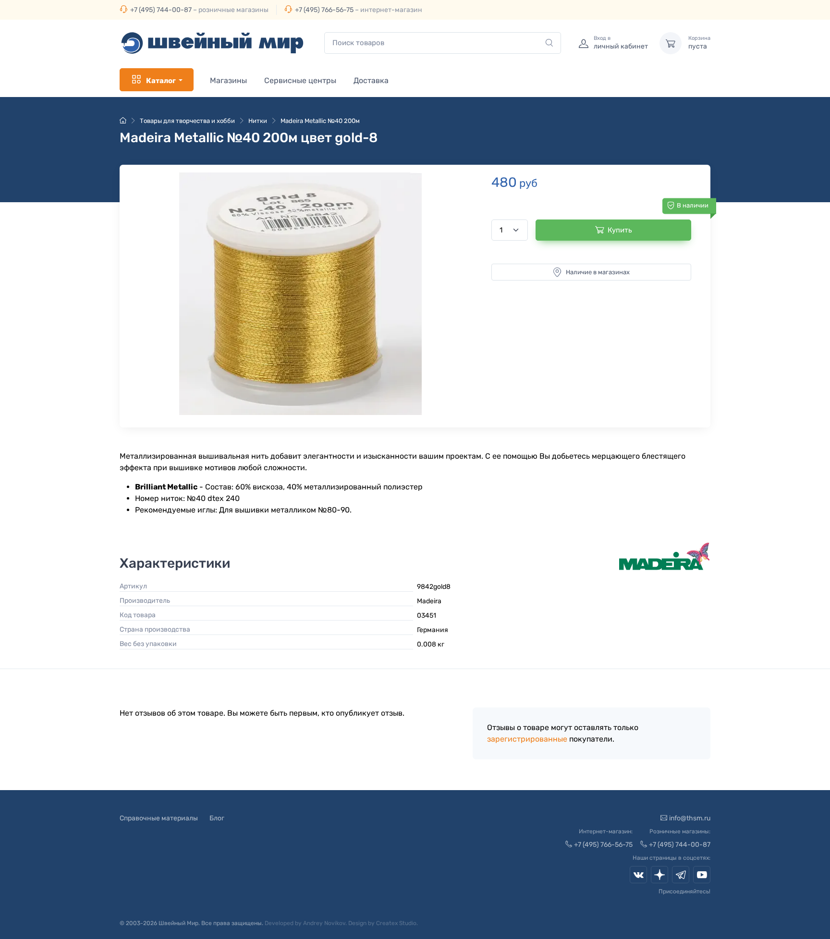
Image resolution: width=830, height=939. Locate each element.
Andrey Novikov (324, 923)
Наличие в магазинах (598, 272)
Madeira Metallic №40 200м (320, 120)
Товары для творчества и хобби (187, 120)
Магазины (228, 80)
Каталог (161, 80)
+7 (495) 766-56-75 (324, 10)
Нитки (257, 120)
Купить (620, 230)
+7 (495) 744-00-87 (161, 10)
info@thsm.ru (689, 818)
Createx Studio (396, 923)
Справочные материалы (159, 818)
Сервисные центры (300, 80)
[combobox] (442, 43)
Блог (216, 818)
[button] (300, 293)
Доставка (371, 80)
